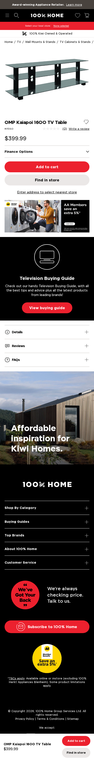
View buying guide (47, 308)
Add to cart (47, 167)
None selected (61, 26)
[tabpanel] (47, 79)
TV (19, 41)
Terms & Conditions (50, 718)
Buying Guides (17, 521)
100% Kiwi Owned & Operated (50, 33)
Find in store (47, 180)
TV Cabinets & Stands (75, 41)
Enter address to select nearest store (47, 192)
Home (9, 41)
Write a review (79, 129)
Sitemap (73, 718)
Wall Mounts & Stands (40, 41)
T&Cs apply (16, 678)
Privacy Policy (24, 718)
